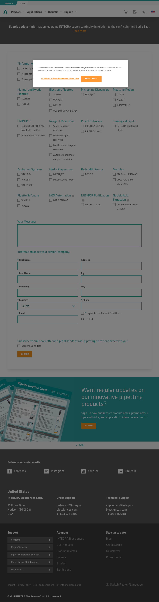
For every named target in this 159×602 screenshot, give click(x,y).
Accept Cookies (91, 79)
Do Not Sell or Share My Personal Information (60, 79)
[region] (80, 73)
